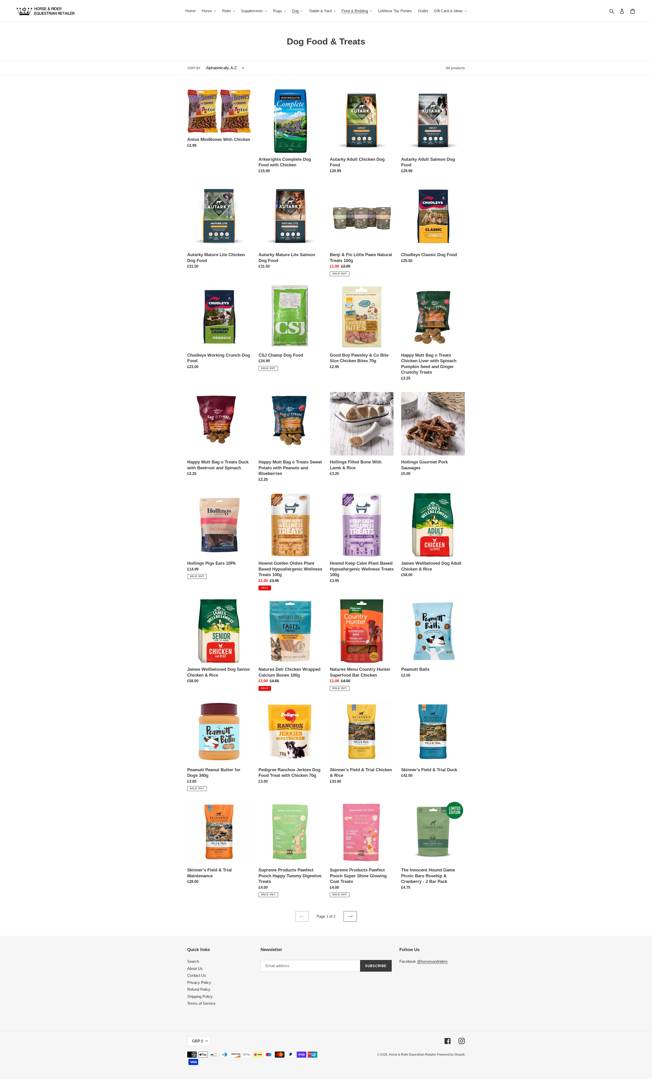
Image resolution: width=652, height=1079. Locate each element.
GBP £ (197, 1041)
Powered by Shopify (451, 1054)
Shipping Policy (200, 996)
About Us (195, 968)
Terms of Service (201, 1003)
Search (193, 961)
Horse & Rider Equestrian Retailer (412, 1054)
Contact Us (196, 975)
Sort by (193, 68)
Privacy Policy (199, 982)
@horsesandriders (432, 961)
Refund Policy (198, 989)
